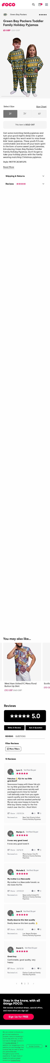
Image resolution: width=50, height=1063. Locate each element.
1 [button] (13, 96)
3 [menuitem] (28, 983)
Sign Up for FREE (18, 1017)
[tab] (14, 727)
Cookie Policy (15, 1060)
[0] (39, 4)
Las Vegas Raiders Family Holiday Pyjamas (32, 934)
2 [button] (36, 96)
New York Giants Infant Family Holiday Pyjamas (32, 818)
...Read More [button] (31, 807)
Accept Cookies (34, 1046)
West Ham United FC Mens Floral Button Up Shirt (21, 685)
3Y (24, 114)
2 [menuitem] (24, 983)
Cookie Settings (10, 1043)
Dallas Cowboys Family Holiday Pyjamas (32, 973)
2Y (10, 114)
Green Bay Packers (18, 15)
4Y (39, 114)
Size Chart (41, 107)
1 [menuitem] (21, 983)
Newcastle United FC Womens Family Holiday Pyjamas (32, 897)
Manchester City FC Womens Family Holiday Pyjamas (32, 856)
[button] (12, 813)
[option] (25, 67)
